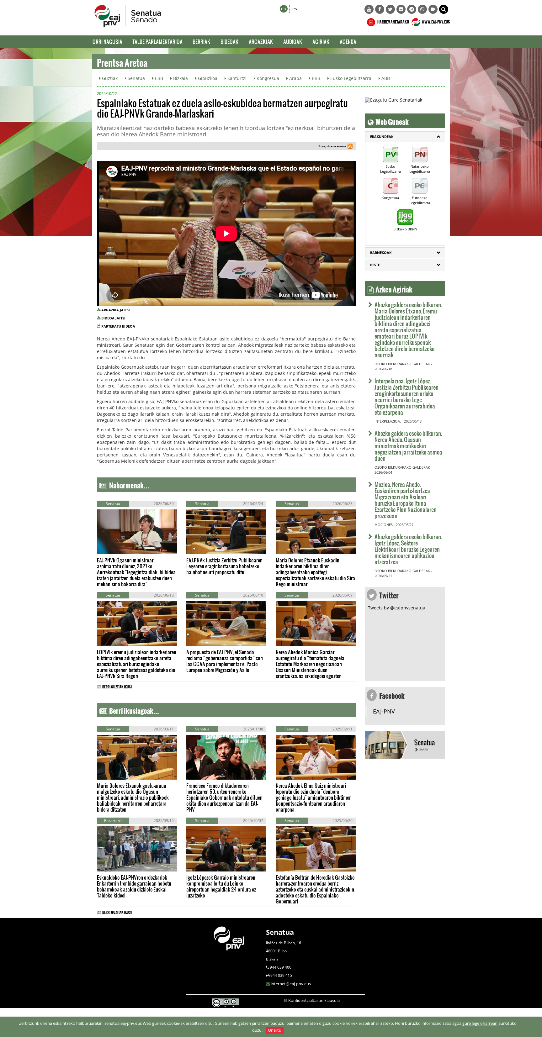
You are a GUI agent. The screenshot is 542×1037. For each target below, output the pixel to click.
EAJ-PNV (384, 711)
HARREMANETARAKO (393, 21)
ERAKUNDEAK (381, 136)
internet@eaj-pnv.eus (291, 984)
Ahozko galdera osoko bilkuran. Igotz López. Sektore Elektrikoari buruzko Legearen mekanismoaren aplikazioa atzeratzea (408, 549)
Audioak (292, 41)
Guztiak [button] (109, 78)
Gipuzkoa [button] (207, 78)
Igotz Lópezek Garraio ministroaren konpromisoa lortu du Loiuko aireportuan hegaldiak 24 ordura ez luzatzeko (221, 886)
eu (283, 9)
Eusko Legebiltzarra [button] (350, 78)
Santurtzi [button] (236, 78)
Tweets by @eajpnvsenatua (396, 608)
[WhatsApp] (422, 9)
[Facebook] (379, 9)
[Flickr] (401, 9)
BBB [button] (315, 78)
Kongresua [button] (267, 78)
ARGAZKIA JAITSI (115, 310)
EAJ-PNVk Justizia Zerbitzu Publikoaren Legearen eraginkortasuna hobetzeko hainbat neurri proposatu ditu (224, 566)
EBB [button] (158, 78)
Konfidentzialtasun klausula (314, 1000)
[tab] (405, 137)
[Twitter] (390, 9)
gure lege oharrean (479, 1023)
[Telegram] (411, 9)
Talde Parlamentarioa (157, 41)
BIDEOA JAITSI (113, 318)
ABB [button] (385, 78)
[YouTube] (369, 9)
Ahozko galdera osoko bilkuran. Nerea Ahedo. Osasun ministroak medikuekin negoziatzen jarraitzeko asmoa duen (408, 445)
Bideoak (230, 41)
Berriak (201, 41)
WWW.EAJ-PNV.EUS (435, 21)
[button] (443, 9)
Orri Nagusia (107, 41)
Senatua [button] (135, 78)
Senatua (280, 932)
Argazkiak (261, 41)
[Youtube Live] (433, 9)
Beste (375, 264)
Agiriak (321, 41)
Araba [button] (295, 78)
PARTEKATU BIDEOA (118, 326)
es (294, 9)
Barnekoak (380, 252)
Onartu (274, 1030)
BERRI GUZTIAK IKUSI (117, 686)
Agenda (348, 41)
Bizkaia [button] (180, 78)
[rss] (350, 147)
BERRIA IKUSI (116, 548)
